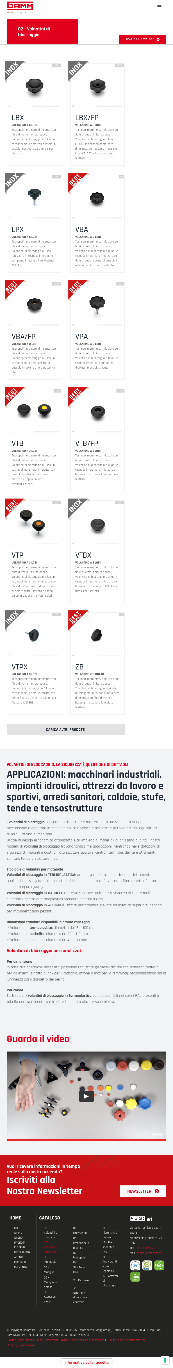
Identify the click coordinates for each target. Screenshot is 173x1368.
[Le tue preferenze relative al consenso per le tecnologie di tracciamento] (165, 1360)
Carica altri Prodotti (65, 729)
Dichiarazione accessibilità (87, 1340)
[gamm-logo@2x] (20, 3)
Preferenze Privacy (56, 1340)
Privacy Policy (15, 1340)
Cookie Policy (34, 1340)
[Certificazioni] (148, 1271)
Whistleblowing (136, 1340)
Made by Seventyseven (21, 1345)
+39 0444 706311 (145, 1248)
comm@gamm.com (149, 1253)
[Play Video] (86, 1096)
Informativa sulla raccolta (86, 1362)
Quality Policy (115, 1340)
